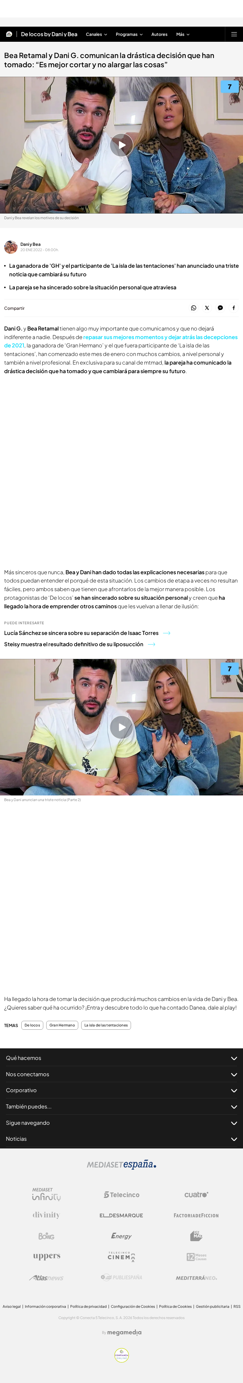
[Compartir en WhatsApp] (193, 308)
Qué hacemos (23, 1057)
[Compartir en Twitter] (207, 308)
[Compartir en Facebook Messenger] (220, 308)
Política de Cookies (175, 1306)
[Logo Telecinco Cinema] (121, 1257)
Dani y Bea (30, 244)
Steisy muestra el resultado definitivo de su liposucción (73, 644)
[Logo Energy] (121, 1236)
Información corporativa (45, 1306)
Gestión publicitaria (212, 1306)
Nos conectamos (27, 1074)
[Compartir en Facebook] (233, 308)
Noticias (16, 1138)
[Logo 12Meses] (197, 1257)
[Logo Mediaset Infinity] (46, 1194)
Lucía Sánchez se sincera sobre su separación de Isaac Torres (81, 632)
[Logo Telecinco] (121, 1194)
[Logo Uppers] (46, 1256)
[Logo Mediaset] (121, 1168)
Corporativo (21, 1090)
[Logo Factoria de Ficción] (196, 1215)
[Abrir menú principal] (234, 34)
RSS (237, 1306)
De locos (32, 1025)
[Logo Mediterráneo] (196, 1277)
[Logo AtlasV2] (46, 1278)
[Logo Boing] (47, 1236)
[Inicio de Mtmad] (9, 34)
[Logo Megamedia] (124, 1332)
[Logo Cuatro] (196, 1194)
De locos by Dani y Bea (49, 34)
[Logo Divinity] (46, 1215)
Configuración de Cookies (133, 1306)
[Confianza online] (121, 1361)
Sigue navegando (28, 1122)
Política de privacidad (88, 1306)
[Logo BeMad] (196, 1236)
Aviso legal (12, 1306)
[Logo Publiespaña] (121, 1277)
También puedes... (29, 1106)
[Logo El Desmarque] (121, 1215)
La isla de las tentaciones (106, 1025)
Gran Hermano (62, 1025)
